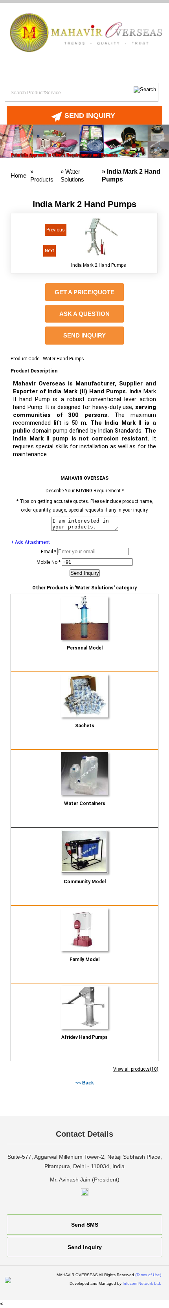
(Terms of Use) (148, 1275)
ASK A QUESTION (84, 313)
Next (49, 250)
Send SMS (84, 1225)
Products (41, 179)
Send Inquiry (89, 115)
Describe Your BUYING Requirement (85, 490)
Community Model (85, 881)
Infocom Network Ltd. (142, 1283)
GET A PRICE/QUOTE (84, 292)
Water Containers (84, 803)
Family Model (84, 959)
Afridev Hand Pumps (84, 1037)
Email (48, 551)
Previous (55, 230)
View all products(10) (135, 1069)
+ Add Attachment (30, 542)
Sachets (84, 725)
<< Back (84, 1083)
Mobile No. (49, 562)
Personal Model (85, 648)
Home (18, 175)
